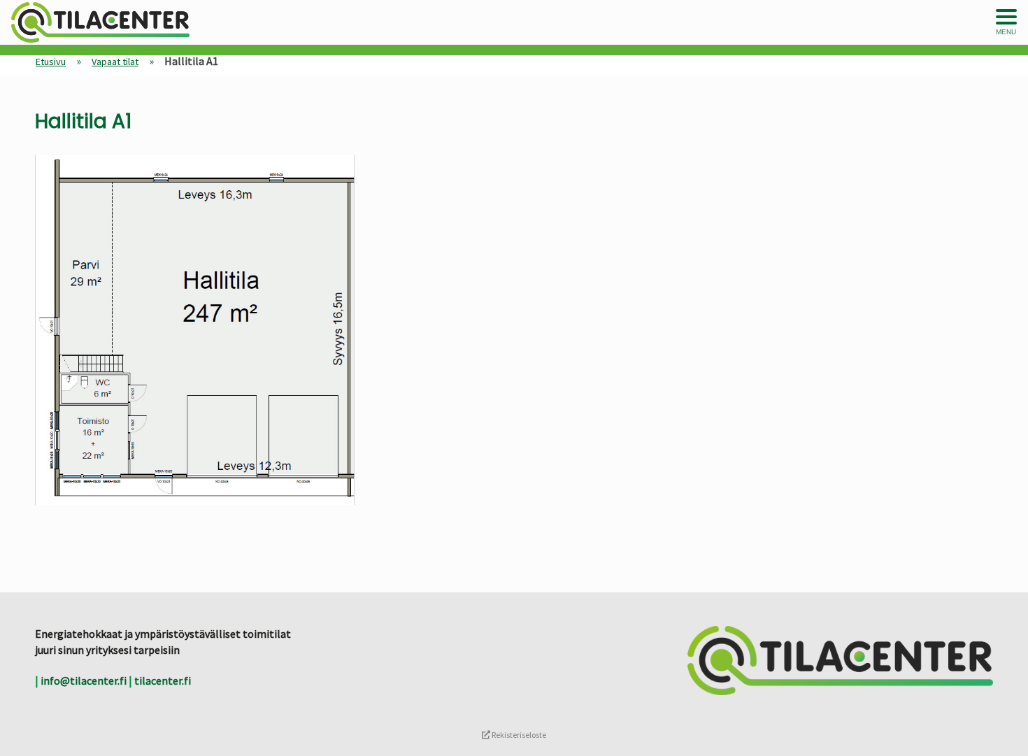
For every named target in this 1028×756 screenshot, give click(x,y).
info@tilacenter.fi (84, 680)
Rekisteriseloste (518, 734)
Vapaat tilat (115, 61)
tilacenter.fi (162, 680)
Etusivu (51, 61)
